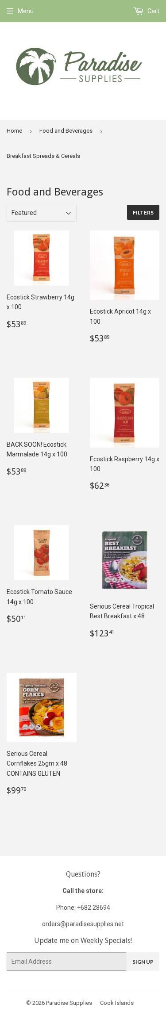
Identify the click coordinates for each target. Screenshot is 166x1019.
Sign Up (143, 961)
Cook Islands (117, 1003)
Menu (26, 11)
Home (14, 130)
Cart (152, 11)
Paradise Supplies (69, 1003)
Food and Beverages (66, 130)
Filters (143, 212)
